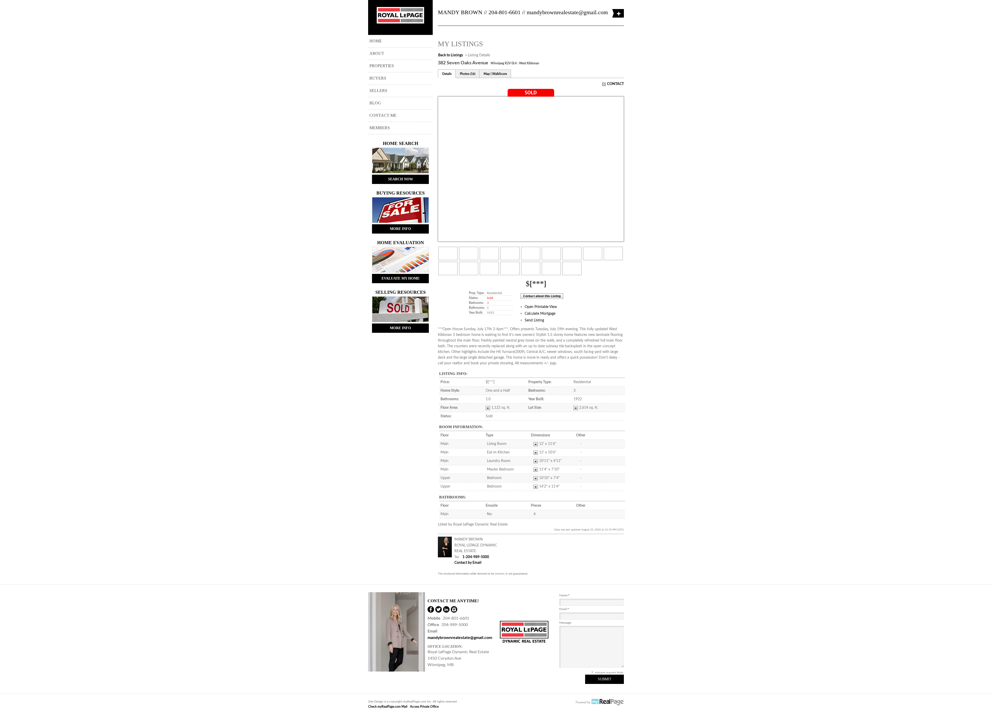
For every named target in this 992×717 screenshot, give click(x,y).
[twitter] (438, 609)
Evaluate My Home (401, 278)
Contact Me (383, 115)
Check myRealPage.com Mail (387, 706)
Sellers (378, 90)
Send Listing (534, 320)
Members (379, 128)
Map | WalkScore (495, 73)
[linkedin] (446, 609)
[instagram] (454, 609)
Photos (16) (467, 73)
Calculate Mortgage (540, 313)
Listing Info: (453, 374)
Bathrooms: (452, 497)
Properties (381, 66)
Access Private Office (424, 706)
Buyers (377, 78)
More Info (400, 229)
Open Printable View (541, 307)
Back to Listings (450, 55)
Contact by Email (467, 563)
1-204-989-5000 (475, 557)
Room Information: (461, 427)
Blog (375, 103)
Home (375, 41)
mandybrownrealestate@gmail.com (567, 12)
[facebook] (431, 609)
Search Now (400, 179)
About (376, 53)
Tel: (456, 557)
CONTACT (615, 84)
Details (447, 73)
